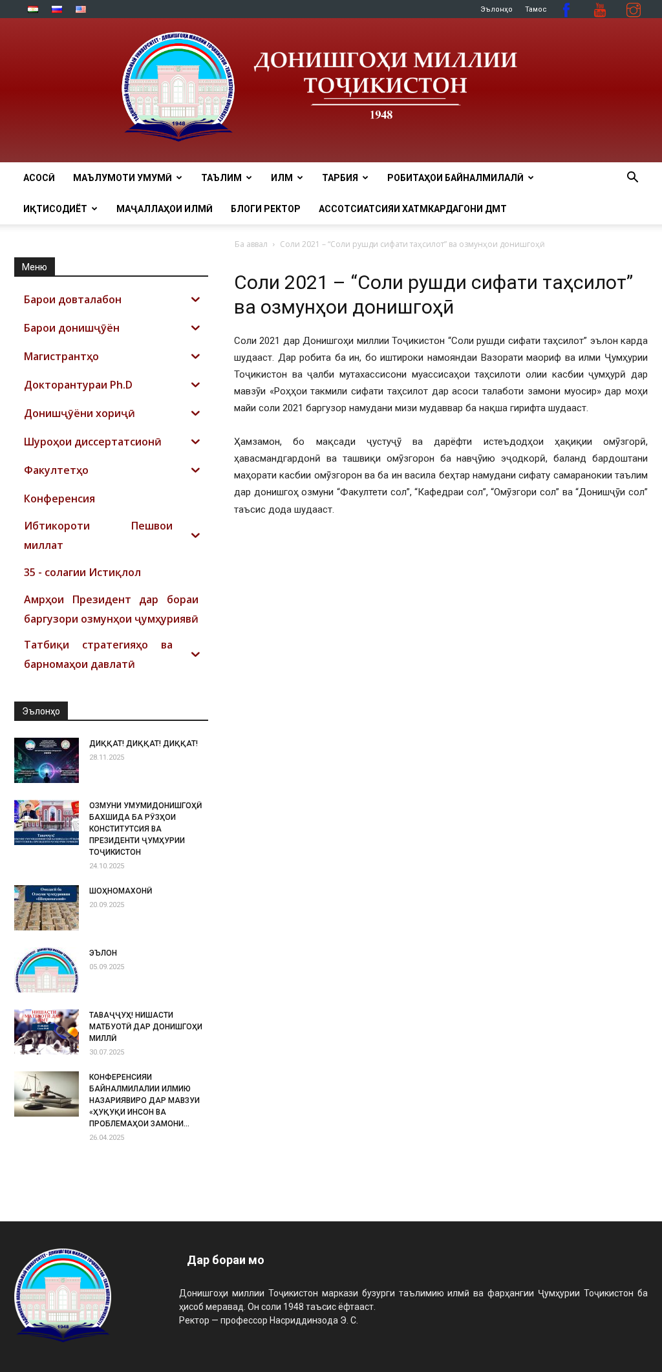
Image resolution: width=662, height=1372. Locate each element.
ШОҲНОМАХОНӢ (120, 890)
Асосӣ (39, 178)
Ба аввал (251, 244)
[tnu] (331, 90)
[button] (632, 179)
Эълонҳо (496, 9)
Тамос (536, 9)
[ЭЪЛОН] (46, 969)
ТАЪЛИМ (221, 178)
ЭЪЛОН (103, 953)
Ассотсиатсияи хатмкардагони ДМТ (413, 209)
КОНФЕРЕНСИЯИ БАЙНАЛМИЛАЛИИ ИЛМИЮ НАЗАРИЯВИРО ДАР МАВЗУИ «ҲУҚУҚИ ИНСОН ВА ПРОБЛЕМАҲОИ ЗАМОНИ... (144, 1100)
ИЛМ (282, 178)
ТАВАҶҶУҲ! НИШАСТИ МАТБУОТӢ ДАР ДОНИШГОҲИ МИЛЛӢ (145, 1027)
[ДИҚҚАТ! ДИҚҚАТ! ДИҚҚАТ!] (46, 760)
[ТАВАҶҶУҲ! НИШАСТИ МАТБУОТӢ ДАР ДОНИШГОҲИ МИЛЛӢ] (46, 1032)
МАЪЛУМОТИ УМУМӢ (122, 178)
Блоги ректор (266, 209)
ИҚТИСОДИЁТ (55, 209)
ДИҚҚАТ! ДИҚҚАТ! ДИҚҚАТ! (143, 743)
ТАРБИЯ (340, 178)
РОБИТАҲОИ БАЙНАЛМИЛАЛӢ (455, 178)
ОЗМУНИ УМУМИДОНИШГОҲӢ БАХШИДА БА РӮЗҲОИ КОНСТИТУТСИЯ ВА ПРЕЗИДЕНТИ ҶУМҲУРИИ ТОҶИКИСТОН (145, 829)
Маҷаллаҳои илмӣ (164, 209)
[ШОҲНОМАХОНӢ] (46, 907)
